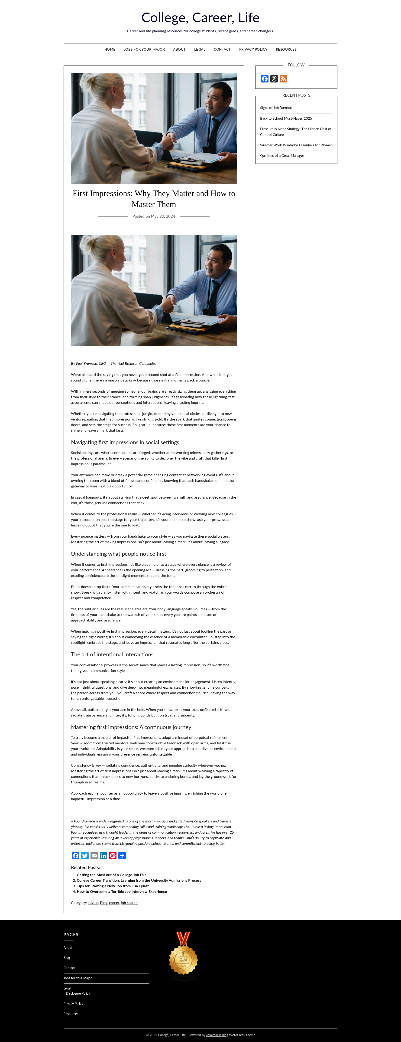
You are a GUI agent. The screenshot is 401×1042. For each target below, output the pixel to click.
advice (93, 903)
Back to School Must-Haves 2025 (286, 118)
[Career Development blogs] (183, 981)
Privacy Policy (253, 49)
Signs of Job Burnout (276, 108)
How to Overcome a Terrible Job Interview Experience (122, 892)
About (179, 49)
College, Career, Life (200, 18)
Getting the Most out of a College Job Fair (111, 875)
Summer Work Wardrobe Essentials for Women (296, 145)
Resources (286, 49)
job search (129, 903)
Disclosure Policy (78, 993)
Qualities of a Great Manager (282, 156)
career (114, 903)
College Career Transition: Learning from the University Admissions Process (139, 880)
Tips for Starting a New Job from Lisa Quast (113, 886)
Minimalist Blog (217, 1035)
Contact (222, 49)
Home (110, 49)
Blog (103, 903)
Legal (200, 49)
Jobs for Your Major (144, 49)
